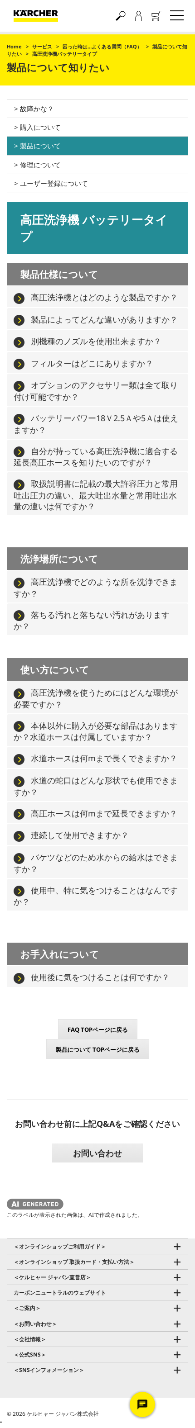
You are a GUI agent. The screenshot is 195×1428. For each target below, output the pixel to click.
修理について (40, 164)
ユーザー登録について (54, 183)
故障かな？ (37, 108)
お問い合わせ (97, 1153)
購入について (40, 127)
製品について (40, 145)
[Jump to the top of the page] (172, 1410)
